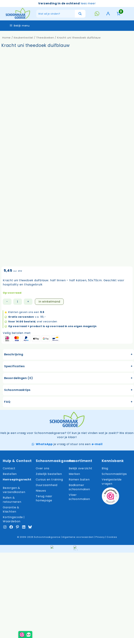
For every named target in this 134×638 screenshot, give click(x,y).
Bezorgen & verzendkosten (14, 490)
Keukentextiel (23, 37)
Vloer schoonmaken (79, 497)
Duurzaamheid (46, 485)
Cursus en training (49, 479)
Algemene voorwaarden (77, 537)
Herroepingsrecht (17, 479)
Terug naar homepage (44, 498)
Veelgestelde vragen (112, 481)
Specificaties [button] (14, 366)
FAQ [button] (7, 402)
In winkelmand (49, 302)
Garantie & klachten (11, 509)
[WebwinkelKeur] (110, 496)
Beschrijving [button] (13, 354)
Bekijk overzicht (80, 468)
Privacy (100, 537)
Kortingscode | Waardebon (14, 519)
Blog (105, 468)
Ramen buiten (79, 479)
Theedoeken (45, 37)
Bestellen (10, 474)
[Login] (108, 13)
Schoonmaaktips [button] (17, 390)
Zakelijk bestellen (49, 474)
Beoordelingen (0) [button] (18, 378)
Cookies (112, 537)
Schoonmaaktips (114, 474)
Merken (74, 474)
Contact (9, 468)
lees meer (88, 3)
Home (6, 37)
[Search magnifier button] (80, 14)
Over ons (42, 468)
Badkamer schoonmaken (79, 487)
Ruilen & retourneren (12, 500)
